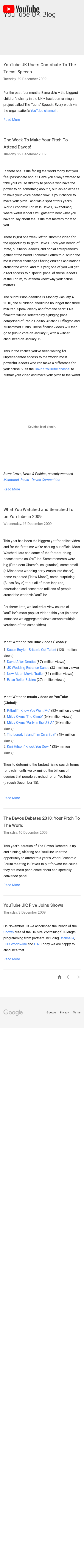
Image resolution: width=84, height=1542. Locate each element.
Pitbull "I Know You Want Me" (28, 711)
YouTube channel (43, 111)
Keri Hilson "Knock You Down (28, 747)
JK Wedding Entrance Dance (28, 668)
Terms (77, 1012)
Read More (11, 120)
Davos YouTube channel (52, 369)
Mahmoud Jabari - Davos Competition (31, 480)
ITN (36, 944)
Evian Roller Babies (21, 680)
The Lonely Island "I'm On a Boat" (31, 735)
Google (51, 1012)
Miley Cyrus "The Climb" (25, 717)
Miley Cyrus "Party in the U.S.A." (30, 723)
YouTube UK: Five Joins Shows (33, 905)
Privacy (64, 1012)
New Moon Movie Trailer (25, 674)
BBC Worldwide (15, 944)
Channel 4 (67, 938)
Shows (8, 932)
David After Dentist (21, 662)
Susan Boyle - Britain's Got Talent (31, 650)
